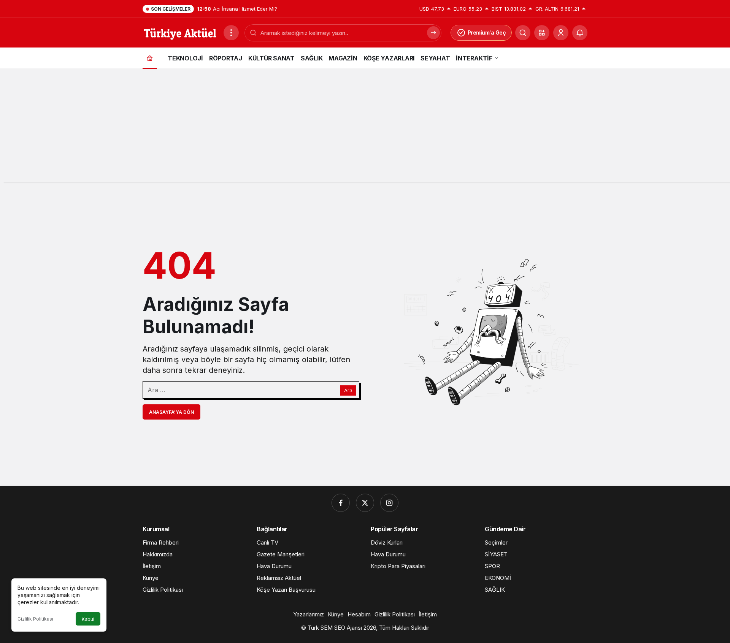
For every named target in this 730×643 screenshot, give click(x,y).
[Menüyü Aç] (231, 32)
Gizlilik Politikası (35, 619)
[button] (541, 32)
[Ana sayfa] (149, 58)
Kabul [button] (88, 619)
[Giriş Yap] (560, 32)
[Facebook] (341, 503)
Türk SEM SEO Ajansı (335, 627)
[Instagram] (389, 503)
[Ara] (522, 32)
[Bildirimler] (579, 32)
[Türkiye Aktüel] (180, 32)
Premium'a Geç (487, 32)
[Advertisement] (365, 129)
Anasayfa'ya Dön (171, 412)
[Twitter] (365, 503)
